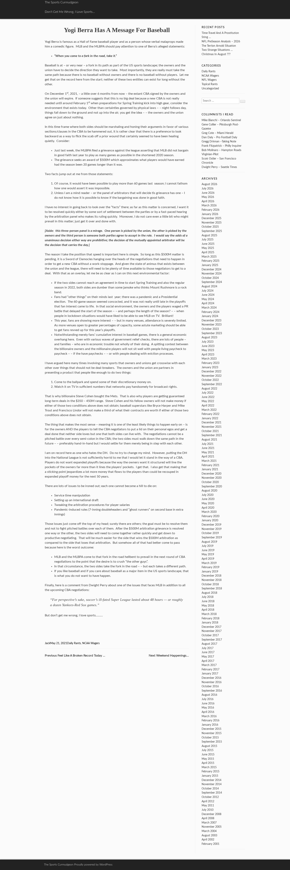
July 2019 (207, 545)
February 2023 (210, 363)
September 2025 (212, 231)
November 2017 (212, 631)
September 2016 (212, 690)
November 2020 (212, 477)
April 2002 (208, 839)
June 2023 (208, 346)
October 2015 (210, 737)
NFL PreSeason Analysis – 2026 (221, 41)
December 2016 (211, 677)
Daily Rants (74, 643)
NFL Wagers (209, 79)
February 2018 (210, 618)
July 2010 (207, 809)
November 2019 (212, 529)
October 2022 (210, 379)
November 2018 (212, 580)
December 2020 (211, 473)
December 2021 (211, 422)
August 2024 (209, 286)
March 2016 (209, 716)
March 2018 (209, 614)
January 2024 (210, 316)
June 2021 (208, 448)
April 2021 (208, 456)
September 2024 (212, 282)
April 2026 (208, 201)
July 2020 (207, 494)
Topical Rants (210, 84)
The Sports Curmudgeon (61, 2)
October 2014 (210, 788)
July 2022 (207, 392)
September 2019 (212, 537)
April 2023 (208, 354)
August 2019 (209, 541)
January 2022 (210, 418)
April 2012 (208, 801)
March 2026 (209, 205)
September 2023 (212, 333)
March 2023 (209, 358)
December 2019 (211, 524)
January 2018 (210, 622)
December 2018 (211, 575)
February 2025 (210, 260)
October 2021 (210, 431)
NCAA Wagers (91, 643)
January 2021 (210, 469)
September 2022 (212, 384)
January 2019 (210, 571)
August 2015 (209, 746)
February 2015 (210, 771)
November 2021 (212, 426)
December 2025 (211, 218)
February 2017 (210, 669)
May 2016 (208, 707)
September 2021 (212, 435)
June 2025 (208, 243)
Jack (47, 643)
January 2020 (210, 520)
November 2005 (212, 826)
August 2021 (209, 439)
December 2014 (211, 780)
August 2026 (209, 184)
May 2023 (208, 350)
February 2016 (210, 720)
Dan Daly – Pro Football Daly (219, 137)
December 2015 (211, 728)
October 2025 (210, 226)
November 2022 (212, 375)
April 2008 (208, 818)
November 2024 (212, 273)
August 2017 (209, 643)
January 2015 (210, 775)
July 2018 (207, 596)
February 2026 (210, 209)
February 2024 (210, 312)
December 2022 (211, 371)
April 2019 (208, 558)
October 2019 (210, 533)
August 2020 (209, 490)
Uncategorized (210, 88)
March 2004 (209, 831)
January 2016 (210, 724)
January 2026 (210, 214)
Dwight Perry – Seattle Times (219, 167)
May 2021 (208, 452)
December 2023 (211, 320)
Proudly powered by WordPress (93, 864)
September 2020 (212, 486)
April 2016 (208, 711)
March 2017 (209, 665)
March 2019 (209, 563)
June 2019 (208, 550)
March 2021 (209, 460)
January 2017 (210, 673)
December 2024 (211, 269)
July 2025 (207, 239)
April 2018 (208, 609)
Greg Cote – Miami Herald (217, 133)
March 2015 (209, 767)
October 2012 (210, 797)
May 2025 (208, 248)
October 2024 (210, 277)
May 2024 (208, 299)
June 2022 (208, 397)
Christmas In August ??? (216, 54)
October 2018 (210, 584)
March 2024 (209, 307)
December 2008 (211, 814)
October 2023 (210, 328)
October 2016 (210, 686)
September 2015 (212, 741)
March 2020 (209, 511)
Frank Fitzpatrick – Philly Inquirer (221, 145)
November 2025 (212, 222)
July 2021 (207, 443)
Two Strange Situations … (217, 49)
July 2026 (207, 188)
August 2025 (209, 235)
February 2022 (210, 414)
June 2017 (208, 652)
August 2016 (209, 694)
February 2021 (210, 465)
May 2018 (208, 605)
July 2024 (207, 290)
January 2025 (210, 265)
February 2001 (210, 843)
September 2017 (212, 639)
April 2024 (208, 303)
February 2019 (210, 567)
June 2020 (208, 499)
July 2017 (207, 648)
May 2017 (208, 656)
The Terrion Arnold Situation (219, 45)
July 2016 (207, 699)
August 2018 (209, 592)
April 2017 (208, 660)
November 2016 (212, 682)
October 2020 (210, 482)
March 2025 (209, 256)
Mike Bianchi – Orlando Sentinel (221, 120)
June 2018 (208, 601)
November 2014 (212, 784)
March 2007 (209, 822)
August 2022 (209, 388)
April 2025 (208, 252)
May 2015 (208, 758)
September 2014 (212, 792)
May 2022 (208, 401)
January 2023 (210, 367)
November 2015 (212, 733)
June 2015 (208, 754)
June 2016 (208, 703)
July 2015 (207, 750)
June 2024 (208, 294)
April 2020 (208, 507)
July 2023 (207, 341)
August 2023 (209, 337)
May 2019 (208, 554)
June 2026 (208, 192)
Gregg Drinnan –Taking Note (219, 141)
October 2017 (210, 635)
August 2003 (209, 835)
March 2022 (209, 409)
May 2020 (208, 503)
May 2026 (208, 197)
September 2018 (212, 588)
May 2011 (208, 805)
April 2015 (208, 762)
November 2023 (212, 324)
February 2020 (210, 516)
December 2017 (211, 626)
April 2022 (208, 405)
